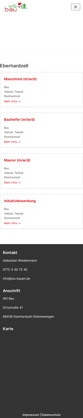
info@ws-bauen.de (16, 278)
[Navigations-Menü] (75, 7)
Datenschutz (51, 415)
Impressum (31, 415)
